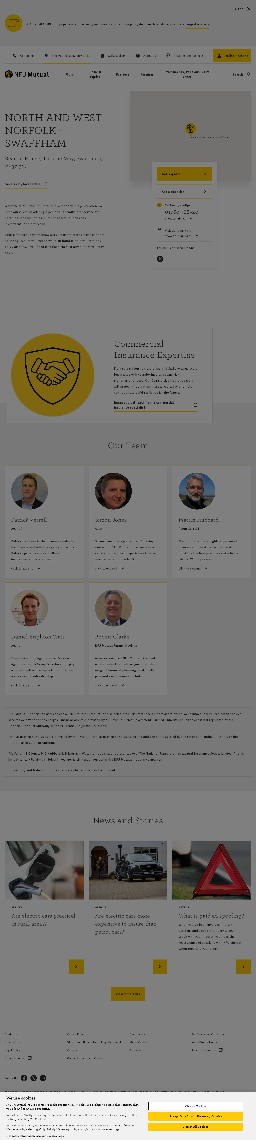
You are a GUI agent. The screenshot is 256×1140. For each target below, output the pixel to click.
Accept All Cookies (195, 1126)
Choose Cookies (195, 1106)
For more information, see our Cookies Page (35, 1135)
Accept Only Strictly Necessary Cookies (196, 1116)
